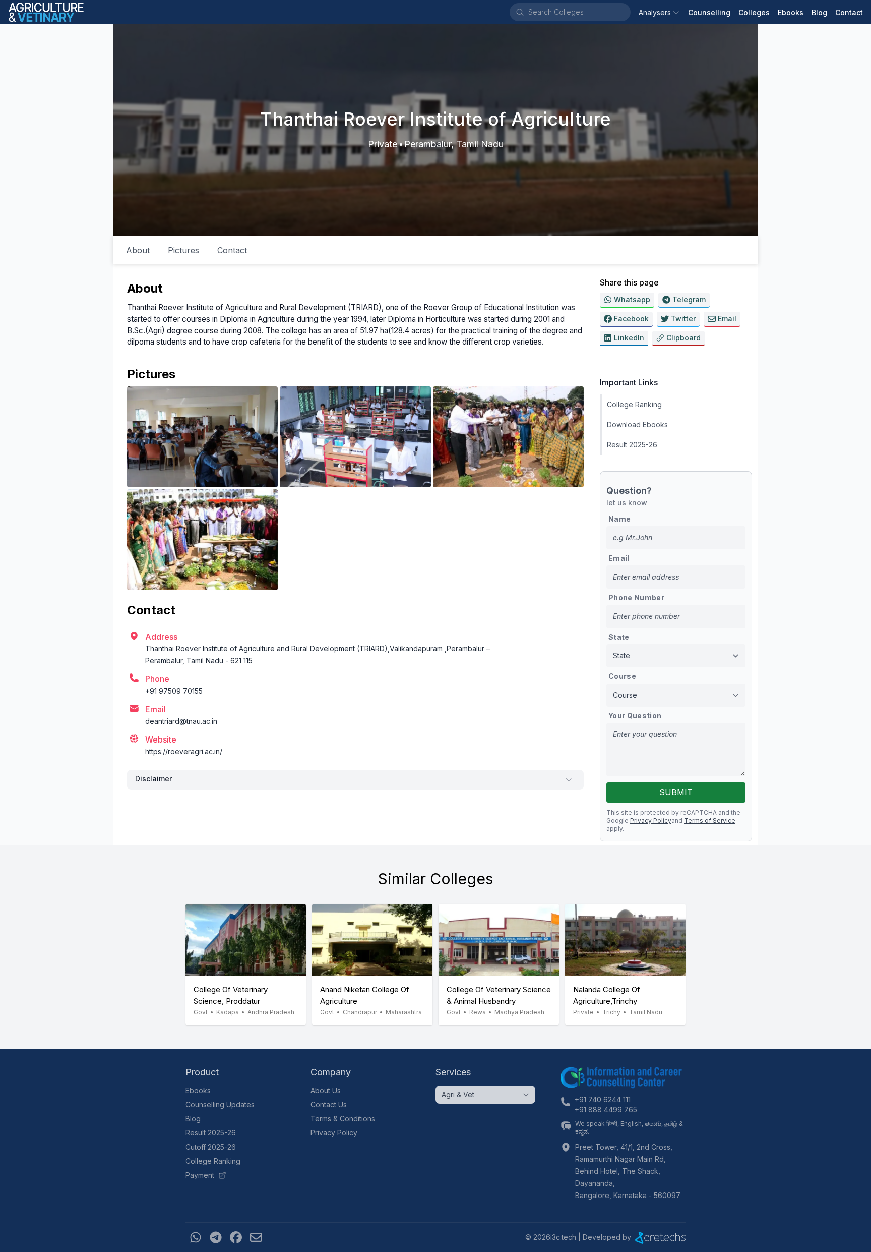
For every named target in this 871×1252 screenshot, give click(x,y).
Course (622, 676)
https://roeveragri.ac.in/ (183, 751)
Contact (849, 12)
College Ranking (634, 404)
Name (619, 519)
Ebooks (790, 12)
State (619, 637)
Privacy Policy (650, 820)
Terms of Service (709, 820)
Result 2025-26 (632, 444)
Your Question (635, 715)
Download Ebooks (637, 424)
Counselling (709, 12)
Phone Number (636, 597)
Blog (819, 12)
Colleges (754, 12)
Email (619, 558)
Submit (676, 792)
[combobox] (578, 12)
